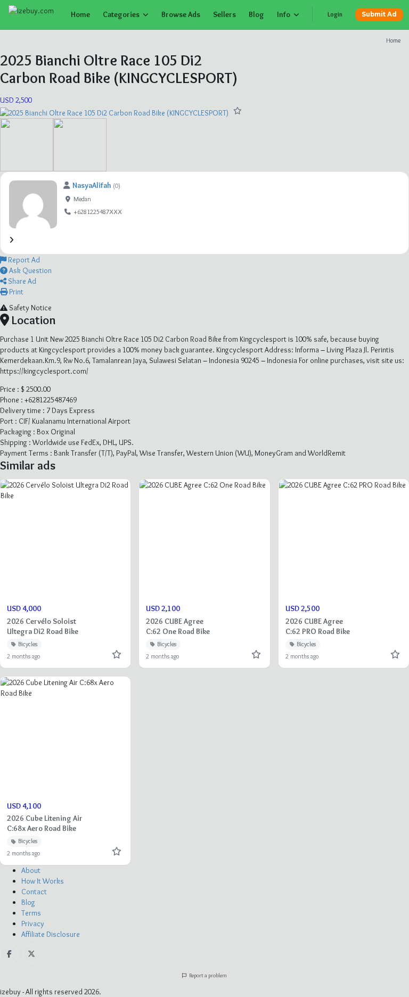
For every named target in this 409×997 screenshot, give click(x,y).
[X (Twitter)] (31, 954)
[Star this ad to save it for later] (237, 110)
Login (335, 14)
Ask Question (29, 270)
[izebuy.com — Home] (33, 14)
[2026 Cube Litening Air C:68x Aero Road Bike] (65, 770)
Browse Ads (180, 14)
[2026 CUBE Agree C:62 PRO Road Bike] (343, 573)
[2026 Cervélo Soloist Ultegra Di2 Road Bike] (65, 573)
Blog (256, 14)
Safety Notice (29, 307)
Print (15, 291)
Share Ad (21, 281)
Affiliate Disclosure (50, 934)
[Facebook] (9, 954)
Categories (121, 14)
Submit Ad (379, 14)
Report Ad (23, 260)
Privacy (32, 923)
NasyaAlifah (91, 185)
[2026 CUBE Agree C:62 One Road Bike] (204, 573)
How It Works (42, 881)
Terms (31, 913)
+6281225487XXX (97, 212)
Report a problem (207, 975)
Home (80, 14)
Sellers (224, 14)
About (30, 870)
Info (283, 14)
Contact (34, 891)
